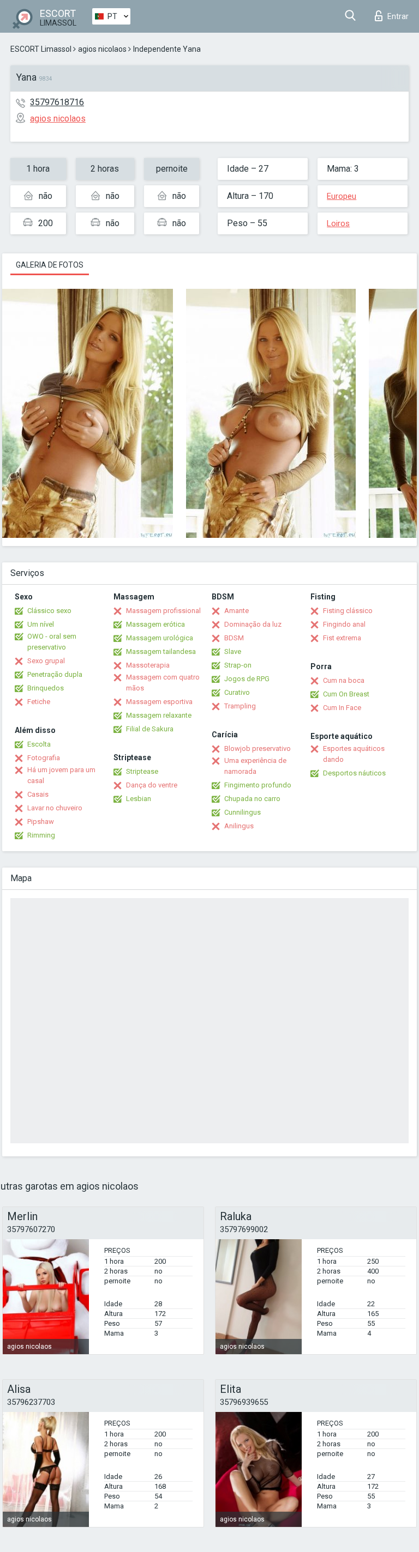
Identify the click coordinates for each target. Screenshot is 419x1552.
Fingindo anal (344, 624)
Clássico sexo (49, 611)
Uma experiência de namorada (255, 765)
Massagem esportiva (159, 702)
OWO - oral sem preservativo (51, 641)
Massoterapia (148, 665)
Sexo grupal (46, 661)
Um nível (40, 624)
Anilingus (239, 826)
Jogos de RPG (247, 679)
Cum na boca (343, 680)
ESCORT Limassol (40, 49)
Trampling (240, 706)
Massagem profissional (163, 611)
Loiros (338, 223)
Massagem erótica (155, 624)
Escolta (39, 744)
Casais (38, 794)
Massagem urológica (159, 638)
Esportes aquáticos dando (354, 753)
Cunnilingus (242, 812)
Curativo (237, 692)
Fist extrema (342, 638)
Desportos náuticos (354, 773)
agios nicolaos (102, 49)
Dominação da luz (253, 624)
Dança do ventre (151, 785)
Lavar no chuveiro (54, 808)
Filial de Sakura (149, 729)
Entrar (398, 16)
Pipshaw (40, 821)
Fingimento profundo (257, 785)
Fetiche (38, 702)
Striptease (142, 771)
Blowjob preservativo (257, 748)
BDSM (234, 638)
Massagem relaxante (158, 715)
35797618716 (57, 102)
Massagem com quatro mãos (163, 682)
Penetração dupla (54, 674)
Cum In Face (342, 708)
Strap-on (238, 665)
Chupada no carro (252, 799)
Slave (232, 651)
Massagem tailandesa (161, 651)
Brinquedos (45, 688)
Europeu (341, 196)
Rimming (41, 835)
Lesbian (138, 799)
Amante (236, 611)
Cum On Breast (346, 694)
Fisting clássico (348, 611)
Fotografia (43, 758)
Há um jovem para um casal (61, 775)
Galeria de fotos (49, 264)
